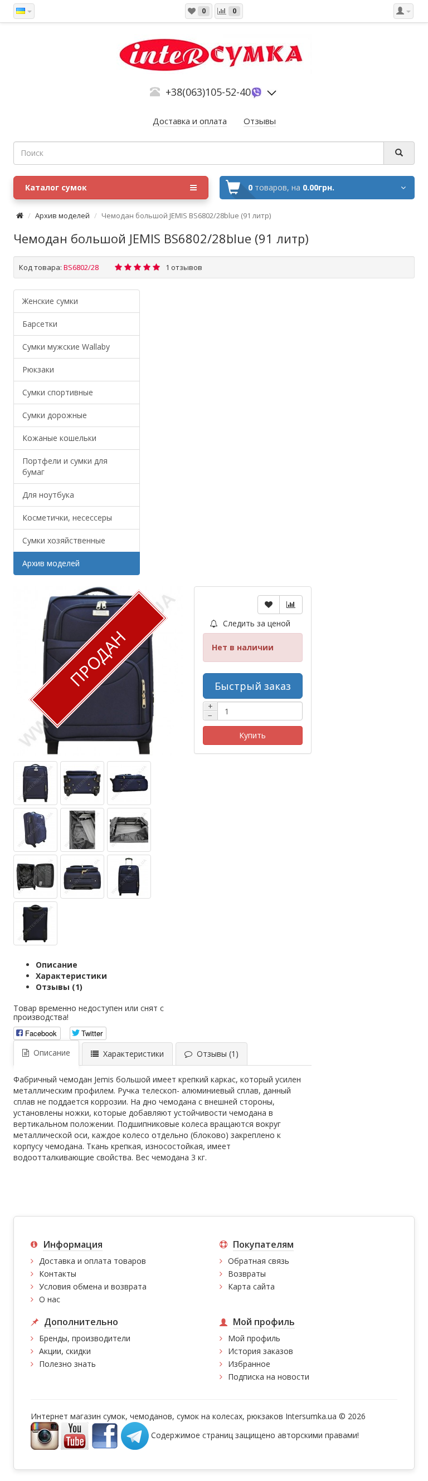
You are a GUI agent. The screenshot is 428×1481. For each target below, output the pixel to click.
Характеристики (71, 975)
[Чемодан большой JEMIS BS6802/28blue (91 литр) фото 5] (129, 830)
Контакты (57, 1273)
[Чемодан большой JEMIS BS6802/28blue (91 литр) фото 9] (35, 923)
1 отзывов (184, 267)
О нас (49, 1299)
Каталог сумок (56, 187)
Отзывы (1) (59, 987)
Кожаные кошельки (59, 438)
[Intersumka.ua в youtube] (75, 1435)
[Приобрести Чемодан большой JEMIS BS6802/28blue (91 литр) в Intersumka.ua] (35, 783)
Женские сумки (50, 301)
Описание (56, 964)
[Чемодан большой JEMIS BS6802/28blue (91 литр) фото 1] (82, 783)
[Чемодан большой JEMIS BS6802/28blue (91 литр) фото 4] (82, 830)
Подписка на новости (268, 1376)
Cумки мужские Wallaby (66, 346)
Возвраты (247, 1273)
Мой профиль (254, 1338)
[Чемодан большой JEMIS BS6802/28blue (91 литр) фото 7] (82, 877)
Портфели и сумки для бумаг (65, 466)
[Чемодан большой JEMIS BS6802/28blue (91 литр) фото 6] (35, 877)
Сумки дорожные (54, 415)
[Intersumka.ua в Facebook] (105, 1435)
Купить (252, 735)
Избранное (249, 1364)
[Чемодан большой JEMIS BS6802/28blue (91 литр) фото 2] (129, 783)
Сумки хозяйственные (63, 540)
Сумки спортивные (57, 392)
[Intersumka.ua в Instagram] (45, 1435)
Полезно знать (67, 1364)
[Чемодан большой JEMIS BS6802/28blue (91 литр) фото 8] (129, 877)
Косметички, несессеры (67, 517)
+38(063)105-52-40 (208, 92)
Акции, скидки (65, 1351)
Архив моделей (62, 215)
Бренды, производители (84, 1338)
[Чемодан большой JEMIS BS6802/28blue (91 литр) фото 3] (35, 830)
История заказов (260, 1351)
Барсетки (39, 323)
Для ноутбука (48, 494)
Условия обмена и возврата (93, 1286)
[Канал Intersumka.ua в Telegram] (135, 1435)
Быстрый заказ (253, 686)
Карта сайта (251, 1286)
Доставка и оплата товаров (92, 1261)
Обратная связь (258, 1261)
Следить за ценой (255, 623)
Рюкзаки (38, 369)
